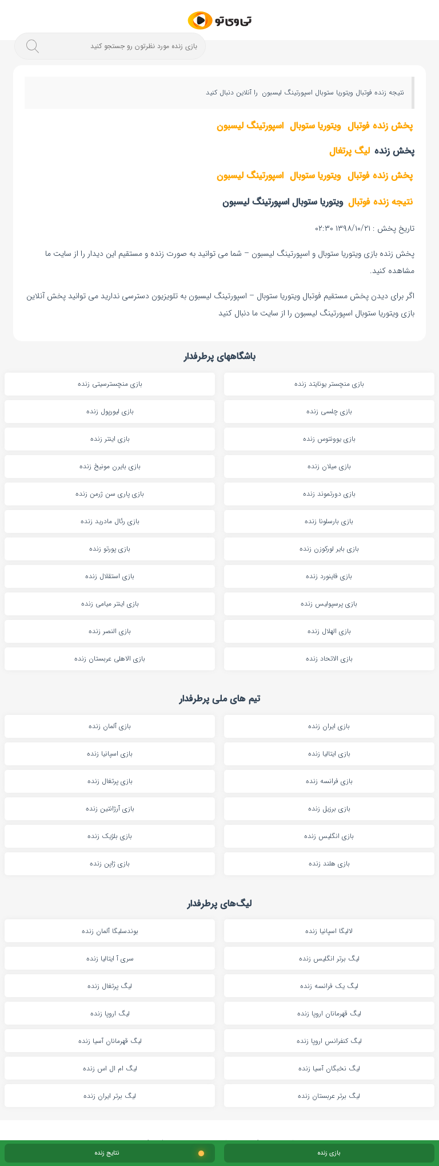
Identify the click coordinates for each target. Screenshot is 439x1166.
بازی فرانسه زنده (329, 781)
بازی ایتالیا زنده (329, 753)
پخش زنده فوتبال (380, 125)
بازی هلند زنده (329, 863)
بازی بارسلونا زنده (329, 521)
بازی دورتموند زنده (329, 493)
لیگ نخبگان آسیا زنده (329, 1068)
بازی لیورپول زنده (110, 411)
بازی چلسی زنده (329, 411)
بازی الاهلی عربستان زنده (109, 658)
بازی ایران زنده (329, 726)
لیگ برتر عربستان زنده (329, 1095)
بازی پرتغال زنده (110, 781)
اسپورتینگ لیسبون (250, 125)
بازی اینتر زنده (110, 438)
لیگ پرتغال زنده (109, 986)
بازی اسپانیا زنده (110, 753)
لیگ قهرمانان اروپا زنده (329, 1013)
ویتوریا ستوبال (315, 125)
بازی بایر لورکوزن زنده (329, 548)
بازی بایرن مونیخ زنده (110, 466)
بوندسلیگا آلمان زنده (110, 931)
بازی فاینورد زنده (329, 576)
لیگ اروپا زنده (110, 1013)
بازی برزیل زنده (329, 808)
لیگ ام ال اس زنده (110, 1068)
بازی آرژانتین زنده (110, 808)
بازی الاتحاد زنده (329, 658)
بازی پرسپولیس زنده (329, 603)
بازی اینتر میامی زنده (110, 603)
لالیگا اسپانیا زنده (329, 931)
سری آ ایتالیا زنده (110, 958)
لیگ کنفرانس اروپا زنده (329, 1040)
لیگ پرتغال (349, 151)
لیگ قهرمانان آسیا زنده (110, 1040)
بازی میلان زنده (329, 466)
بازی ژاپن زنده (110, 863)
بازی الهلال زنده (329, 631)
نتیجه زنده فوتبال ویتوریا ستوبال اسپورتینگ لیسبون (332, 92)
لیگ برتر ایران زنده (109, 1095)
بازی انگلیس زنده (329, 836)
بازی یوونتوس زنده (329, 438)
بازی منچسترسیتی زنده (110, 383)
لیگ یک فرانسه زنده (329, 986)
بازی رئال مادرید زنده (110, 521)
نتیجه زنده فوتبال (380, 202)
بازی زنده (329, 1153)
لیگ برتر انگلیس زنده (329, 958)
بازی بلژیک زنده (109, 836)
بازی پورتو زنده (109, 548)
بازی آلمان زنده (110, 726)
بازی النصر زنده (110, 631)
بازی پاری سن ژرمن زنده (109, 493)
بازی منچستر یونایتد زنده (329, 383)
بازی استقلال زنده (109, 576)
